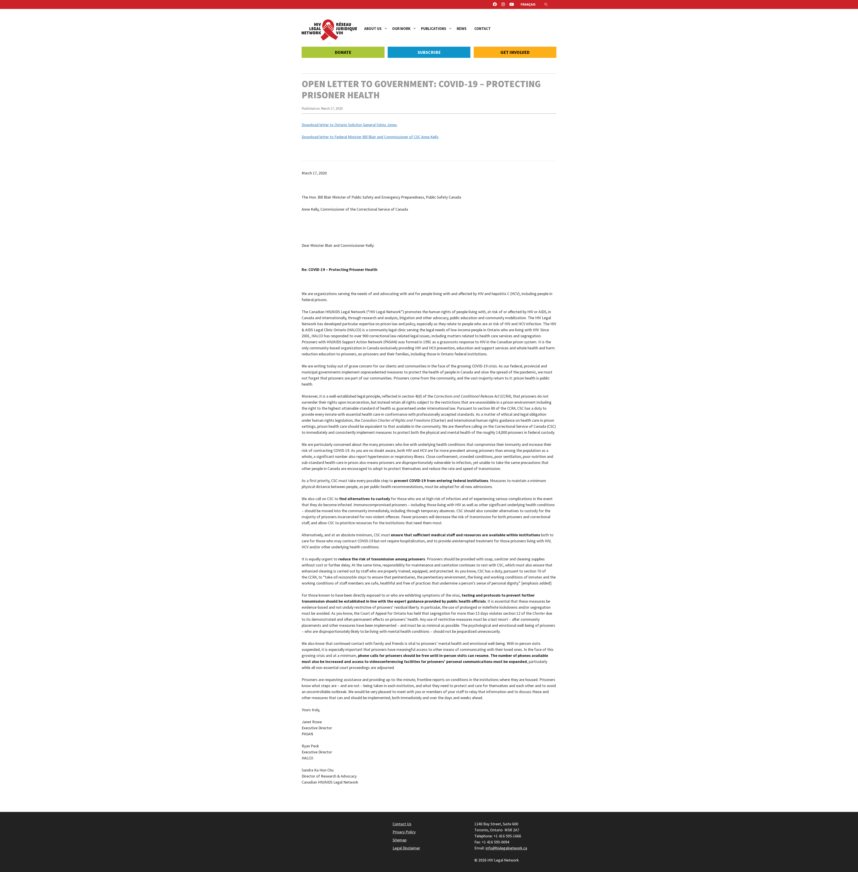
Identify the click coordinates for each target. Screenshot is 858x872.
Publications (433, 28)
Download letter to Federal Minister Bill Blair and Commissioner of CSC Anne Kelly (370, 136)
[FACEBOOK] (495, 4)
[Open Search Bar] (546, 4)
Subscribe (429, 52)
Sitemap (399, 840)
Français (528, 4)
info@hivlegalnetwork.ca (506, 848)
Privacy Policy (404, 831)
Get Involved (515, 52)
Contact (482, 28)
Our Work (401, 28)
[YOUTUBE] (511, 4)
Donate (343, 52)
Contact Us (402, 823)
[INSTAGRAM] (503, 4)
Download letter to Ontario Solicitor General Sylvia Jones (349, 124)
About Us (373, 28)
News (462, 28)
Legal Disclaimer (406, 848)
